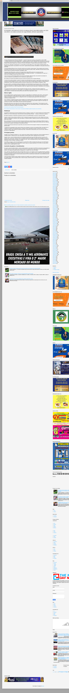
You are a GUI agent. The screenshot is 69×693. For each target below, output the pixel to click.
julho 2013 (54, 256)
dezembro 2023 (55, 208)
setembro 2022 (55, 224)
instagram (55, 516)
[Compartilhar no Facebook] (15, 169)
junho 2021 (54, 241)
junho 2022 (54, 228)
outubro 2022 (55, 223)
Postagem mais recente (8, 200)
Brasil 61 (8, 162)
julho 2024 (54, 200)
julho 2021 (54, 240)
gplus (54, 556)
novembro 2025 (55, 182)
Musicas (55, 527)
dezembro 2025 (55, 181)
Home (54, 510)
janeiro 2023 (54, 220)
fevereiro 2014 (55, 249)
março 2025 (54, 191)
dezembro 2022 (55, 221)
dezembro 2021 (55, 234)
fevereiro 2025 (55, 192)
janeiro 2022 (54, 233)
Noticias (55, 524)
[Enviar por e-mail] (11, 169)
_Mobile (55, 565)
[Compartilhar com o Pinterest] (16, 169)
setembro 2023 (55, 211)
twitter (54, 536)
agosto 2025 (54, 186)
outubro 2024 (55, 197)
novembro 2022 (55, 222)
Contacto (55, 532)
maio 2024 (54, 202)
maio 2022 (54, 229)
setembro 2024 (55, 198)
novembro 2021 (55, 235)
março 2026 (54, 178)
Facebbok (55, 666)
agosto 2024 (54, 199)
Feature (55, 563)
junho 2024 (54, 201)
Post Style (55, 562)
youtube (55, 537)
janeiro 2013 (54, 263)
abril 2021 (54, 243)
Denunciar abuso (56, 272)
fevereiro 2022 (55, 232)
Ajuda (54, 531)
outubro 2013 (55, 253)
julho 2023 (54, 213)
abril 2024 (54, 203)
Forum (55, 570)
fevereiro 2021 (55, 245)
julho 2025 (54, 187)
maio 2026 (54, 176)
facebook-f (55, 541)
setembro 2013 (55, 254)
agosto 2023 (54, 212)
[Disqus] (26, 298)
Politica (55, 526)
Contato (55, 551)
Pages (54, 566)
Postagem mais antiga (45, 200)
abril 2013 (54, 260)
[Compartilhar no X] (14, 169)
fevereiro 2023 (55, 219)
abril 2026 (54, 177)
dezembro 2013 (55, 251)
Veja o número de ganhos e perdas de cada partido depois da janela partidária (21, 273)
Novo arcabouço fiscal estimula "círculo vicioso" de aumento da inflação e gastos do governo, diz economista (22, 108)
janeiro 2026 (54, 180)
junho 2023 (54, 214)
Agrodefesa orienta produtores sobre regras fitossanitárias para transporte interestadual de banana (25, 268)
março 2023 (54, 218)
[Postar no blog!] (12, 169)
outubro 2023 (55, 210)
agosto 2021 (54, 239)
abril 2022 (54, 230)
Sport (54, 525)
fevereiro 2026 (55, 179)
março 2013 (54, 261)
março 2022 (54, 231)
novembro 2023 (55, 209)
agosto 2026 (54, 172)
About (54, 604)
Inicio (54, 523)
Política (55, 268)
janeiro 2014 (54, 250)
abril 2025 (54, 190)
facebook (55, 515)
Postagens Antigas (56, 269)
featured (55, 267)
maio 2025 (54, 189)
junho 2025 (54, 188)
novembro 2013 (55, 252)
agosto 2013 (54, 255)
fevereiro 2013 (55, 262)
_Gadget (55, 564)
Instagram (55, 667)
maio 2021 (54, 242)
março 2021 (54, 244)
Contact (55, 511)
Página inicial (27, 200)
